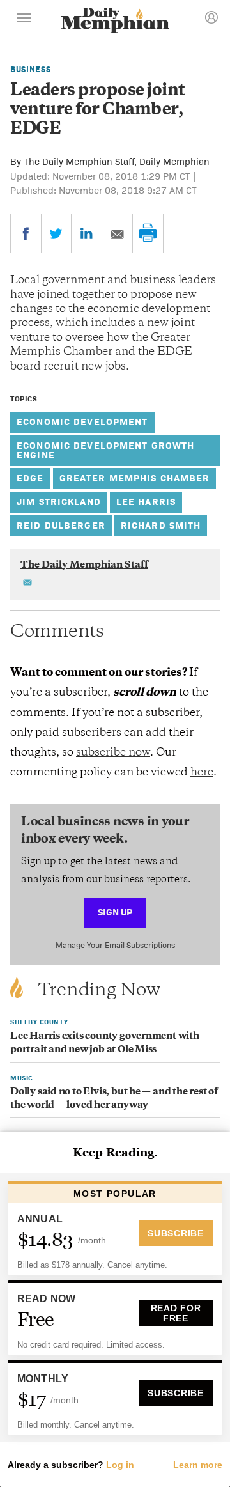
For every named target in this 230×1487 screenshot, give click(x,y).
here (201, 773)
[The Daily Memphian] (115, 21)
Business (30, 69)
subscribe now (113, 753)
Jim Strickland (59, 501)
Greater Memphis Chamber (134, 477)
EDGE (30, 477)
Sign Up (115, 912)
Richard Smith (161, 525)
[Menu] (24, 20)
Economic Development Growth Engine (105, 450)
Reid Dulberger (61, 525)
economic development (82, 421)
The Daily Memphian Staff (79, 161)
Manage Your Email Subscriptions (115, 945)
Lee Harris (146, 501)
